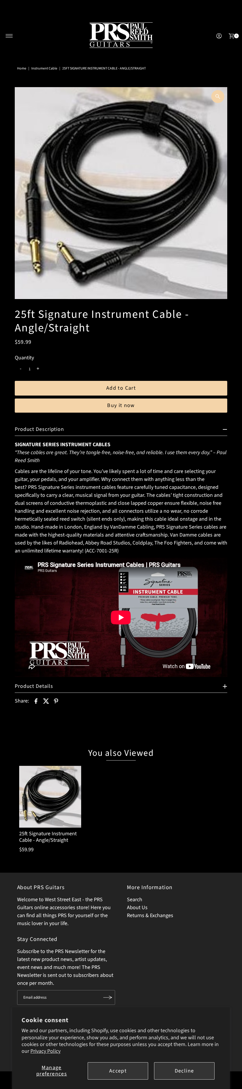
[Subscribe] (107, 997)
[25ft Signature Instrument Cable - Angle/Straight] (50, 797)
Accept (118, 1071)
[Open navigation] (9, 36)
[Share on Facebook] (36, 700)
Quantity (24, 358)
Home (21, 68)
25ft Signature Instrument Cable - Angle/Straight (48, 837)
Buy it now (121, 405)
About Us (137, 907)
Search (134, 899)
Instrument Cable (44, 68)
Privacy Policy (45, 1051)
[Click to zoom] (217, 96)
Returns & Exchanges (150, 915)
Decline (184, 1071)
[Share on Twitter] (46, 700)
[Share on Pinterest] (56, 700)
